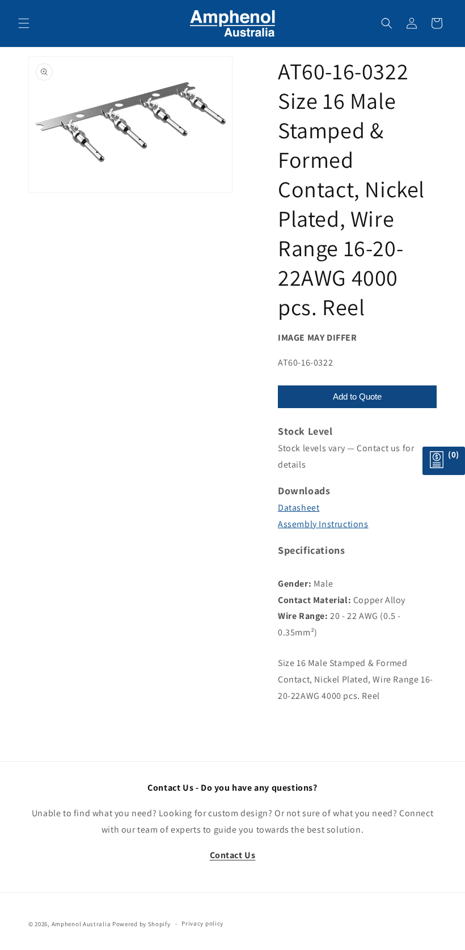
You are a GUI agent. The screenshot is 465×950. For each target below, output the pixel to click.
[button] (23, 23)
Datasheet (298, 508)
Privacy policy (202, 923)
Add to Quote (357, 396)
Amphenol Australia (81, 924)
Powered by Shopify (141, 924)
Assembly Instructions (323, 524)
